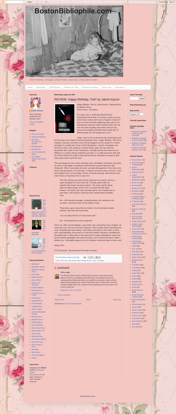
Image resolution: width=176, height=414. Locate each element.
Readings (135, 254)
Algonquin (35, 264)
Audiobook (136, 172)
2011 (62, 260)
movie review (137, 310)
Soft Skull (35, 350)
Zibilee (63, 272)
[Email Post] (84, 257)
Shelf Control (137, 257)
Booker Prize (137, 188)
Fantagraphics (37, 290)
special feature (137, 321)
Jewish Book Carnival (136, 237)
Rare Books (136, 252)
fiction (79, 260)
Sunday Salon (137, 260)
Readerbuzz (36, 149)
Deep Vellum (36, 280)
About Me (41, 87)
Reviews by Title (71, 87)
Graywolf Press (37, 301)
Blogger (92, 396)
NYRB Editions (37, 322)
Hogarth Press (37, 306)
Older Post (117, 300)
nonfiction (135, 313)
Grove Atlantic (37, 304)
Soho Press (36, 352)
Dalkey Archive (37, 277)
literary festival (137, 304)
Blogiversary (136, 180)
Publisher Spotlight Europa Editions (139, 139)
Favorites (135, 214)
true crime (135, 327)
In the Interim (137, 229)
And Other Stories (38, 267)
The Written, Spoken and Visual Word (39, 159)
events (134, 276)
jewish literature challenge (138, 296)
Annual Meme (137, 160)
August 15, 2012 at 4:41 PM (71, 290)
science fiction (137, 316)
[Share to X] (94, 257)
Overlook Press (37, 336)
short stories (136, 318)
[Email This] (89, 257)
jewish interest (137, 290)
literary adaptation (138, 300)
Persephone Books (39, 339)
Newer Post (59, 300)
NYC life (135, 249)
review (94, 260)
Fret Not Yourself (38, 134)
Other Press (36, 334)
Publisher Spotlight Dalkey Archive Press (139, 134)
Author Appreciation (136, 176)
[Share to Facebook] (96, 257)
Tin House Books (38, 355)
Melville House (86, 260)
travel (134, 324)
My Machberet (37, 147)
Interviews (119, 87)
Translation (100, 260)
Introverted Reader (39, 137)
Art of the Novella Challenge (138, 164)
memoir (135, 307)
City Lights (35, 274)
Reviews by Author (90, 87)
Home (30, 87)
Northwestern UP (38, 331)
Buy (66, 260)
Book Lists (106, 87)
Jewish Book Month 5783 (136, 242)
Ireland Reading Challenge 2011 (138, 233)
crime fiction (72, 260)
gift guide (135, 282)
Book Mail (135, 185)
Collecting (136, 194)
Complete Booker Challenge (138, 198)
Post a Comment (64, 295)
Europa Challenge (139, 209)
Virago (34, 358)
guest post (136, 284)
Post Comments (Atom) (73, 304)
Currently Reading (139, 204)
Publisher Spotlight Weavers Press (139, 149)
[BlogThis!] (91, 257)
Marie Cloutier (37, 111)
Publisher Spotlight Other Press (139, 144)
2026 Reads (54, 87)
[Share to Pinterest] (99, 257)
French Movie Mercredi (137, 217)
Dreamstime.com (36, 375)
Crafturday (136, 201)
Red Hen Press (37, 342)
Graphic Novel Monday (137, 225)
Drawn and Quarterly (36, 284)
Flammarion (36, 298)
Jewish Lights (37, 309)
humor (134, 287)
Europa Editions (38, 288)
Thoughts (135, 265)
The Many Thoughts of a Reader (37, 142)
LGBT (134, 246)
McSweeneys (37, 317)
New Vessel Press (38, 328)
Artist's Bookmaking (136, 168)
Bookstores (136, 191)
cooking (135, 270)
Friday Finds (136, 221)
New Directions (37, 325)
